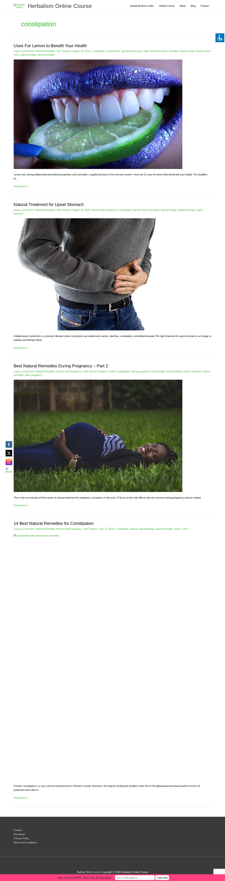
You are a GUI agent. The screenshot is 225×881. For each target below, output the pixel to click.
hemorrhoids (158, 371)
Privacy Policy (21, 838)
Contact (204, 5)
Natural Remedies (45, 51)
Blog (193, 5)
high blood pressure (131, 51)
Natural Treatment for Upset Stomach (49, 204)
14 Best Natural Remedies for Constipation (54, 523)
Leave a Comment (24, 51)
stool (184, 528)
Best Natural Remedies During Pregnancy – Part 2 (61, 365)
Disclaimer (19, 834)
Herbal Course (167, 5)
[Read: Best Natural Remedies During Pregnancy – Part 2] (98, 435)
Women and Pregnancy (69, 371)
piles (27, 375)
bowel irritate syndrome (104, 210)
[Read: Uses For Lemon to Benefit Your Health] (98, 114)
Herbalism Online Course (60, 6)
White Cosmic (93, 872)
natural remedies (46, 54)
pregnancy (37, 375)
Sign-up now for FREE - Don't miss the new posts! (84, 877)
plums (177, 528)
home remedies (170, 51)
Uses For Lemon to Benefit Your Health (50, 45)
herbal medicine (174, 371)
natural (133, 528)
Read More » (21, 187)
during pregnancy (140, 371)
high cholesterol (152, 51)
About (183, 5)
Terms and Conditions (25, 842)
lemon (199, 51)
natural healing (28, 54)
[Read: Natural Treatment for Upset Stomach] (98, 274)
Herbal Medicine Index (142, 5)
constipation (98, 51)
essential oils (113, 51)
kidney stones (187, 51)
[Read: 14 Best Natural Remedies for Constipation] (112, 656)
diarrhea (136, 210)
